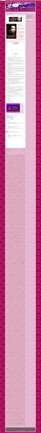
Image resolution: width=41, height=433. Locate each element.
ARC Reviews (9, 175)
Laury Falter (17, 308)
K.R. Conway (7, 286)
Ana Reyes (10, 170)
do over (9, 221)
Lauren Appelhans (13, 306)
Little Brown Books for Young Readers (9, 314)
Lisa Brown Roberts (21, 312)
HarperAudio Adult (12, 252)
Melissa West (17, 332)
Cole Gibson (12, 208)
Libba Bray (10, 311)
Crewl (22, 211)
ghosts (13, 243)
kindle (20, 298)
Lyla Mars (15, 317)
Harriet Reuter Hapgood (22, 252)
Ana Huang (7, 170)
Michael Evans (19, 333)
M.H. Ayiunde (17, 318)
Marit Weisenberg (9, 324)
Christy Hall (8, 205)
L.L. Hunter (22, 302)
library (19, 311)
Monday (11, 338)
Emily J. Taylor (17, 229)
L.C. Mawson (11, 302)
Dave (18, 216)
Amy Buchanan (22, 168)
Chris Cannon (14, 202)
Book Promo (7, 189)
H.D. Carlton (10, 248)
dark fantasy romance (9, 216)
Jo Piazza (16, 278)
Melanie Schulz (11, 330)
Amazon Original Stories (10, 167)
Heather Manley (19, 254)
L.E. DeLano (14, 302)
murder (20, 339)
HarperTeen (19, 252)
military (12, 336)
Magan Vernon (11, 320)
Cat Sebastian (15, 198)
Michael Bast (16, 333)
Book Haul (14, 188)
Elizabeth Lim (13, 226)
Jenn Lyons (21, 271)
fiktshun (18, 237)
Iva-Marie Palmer (9, 263)
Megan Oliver (16, 329)
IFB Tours (17, 260)
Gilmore (20, 243)
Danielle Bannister (16, 214)
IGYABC (19, 260)
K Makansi (20, 284)
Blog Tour (11, 186)
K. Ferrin (24, 284)
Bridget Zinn (11, 192)
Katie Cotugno (10, 292)
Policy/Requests (17, 12)
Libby (12, 311)
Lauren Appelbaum (9, 306)
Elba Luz (14, 224)
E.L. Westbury (22, 223)
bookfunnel (24, 189)
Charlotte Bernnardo (9, 201)
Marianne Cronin (7, 323)
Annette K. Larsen (18, 173)
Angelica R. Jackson (14, 171)
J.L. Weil (14, 265)
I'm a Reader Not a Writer (11, 260)
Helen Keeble (20, 255)
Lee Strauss (15, 309)
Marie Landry (12, 323)
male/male (10, 321)
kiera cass (20, 296)
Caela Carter (12, 195)
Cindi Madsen (23, 205)
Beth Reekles (23, 184)
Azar (13, 180)
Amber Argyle (17, 167)
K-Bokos (22, 284)
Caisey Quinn (15, 195)
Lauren (6, 306)
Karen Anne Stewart (10, 287)
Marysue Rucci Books (8, 326)
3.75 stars (24, 155)
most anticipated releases (10, 339)
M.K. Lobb (20, 318)
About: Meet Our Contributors (11, 12)
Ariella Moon (14, 175)
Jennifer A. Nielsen (8, 272)
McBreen (7, 327)
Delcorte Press (7, 219)
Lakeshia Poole (18, 303)
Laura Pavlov (21, 305)
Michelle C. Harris (7, 335)
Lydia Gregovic (7, 317)
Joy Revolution (16, 281)
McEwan (11, 327)
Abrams (7, 158)
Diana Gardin (11, 220)
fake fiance (24, 235)
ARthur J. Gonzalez (19, 175)
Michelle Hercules (11, 335)
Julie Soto (10, 283)
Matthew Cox (23, 326)
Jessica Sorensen (11, 277)
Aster (12, 177)
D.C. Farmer (14, 213)
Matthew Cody (20, 326)
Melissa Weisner (14, 332)
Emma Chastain (18, 230)
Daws (18, 217)
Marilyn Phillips (22, 323)
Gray (6, 246)
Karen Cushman (16, 287)
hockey (6, 257)
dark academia (21, 215)
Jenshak (22, 275)
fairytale (15, 235)
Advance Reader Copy (8, 159)
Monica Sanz (17, 338)
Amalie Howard (17, 165)
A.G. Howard (17, 156)
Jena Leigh (18, 271)
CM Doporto (9, 208)
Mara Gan (19, 321)
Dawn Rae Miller (15, 217)
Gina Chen (22, 243)
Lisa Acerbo (12, 312)
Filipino (20, 237)
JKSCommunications (13, 278)
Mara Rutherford (22, 321)
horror (24, 258)
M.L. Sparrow (22, 318)
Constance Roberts (18, 209)
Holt (17, 258)
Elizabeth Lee (10, 226)
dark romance (13, 216)
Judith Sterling (22, 281)
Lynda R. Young (20, 317)
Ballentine (20, 181)
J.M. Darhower (22, 265)
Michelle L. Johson (17, 335)
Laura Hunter (9, 305)
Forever (12, 238)
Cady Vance (9, 195)
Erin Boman (16, 233)
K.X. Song (10, 286)
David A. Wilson (20, 216)
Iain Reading (14, 260)
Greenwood (12, 246)
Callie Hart (23, 195)
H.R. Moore (17, 248)
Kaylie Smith (22, 293)
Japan (18, 269)
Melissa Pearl (8, 332)
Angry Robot (23, 171)
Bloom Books (22, 186)
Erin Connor (22, 233)
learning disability (10, 309)
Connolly (9, 209)
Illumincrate (23, 260)
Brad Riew (10, 190)
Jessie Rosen (18, 277)
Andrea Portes (23, 170)
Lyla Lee (12, 317)
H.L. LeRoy (14, 248)
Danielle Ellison (19, 214)
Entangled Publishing (8, 232)
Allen (17, 164)
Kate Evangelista (23, 289)
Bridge (8, 192)
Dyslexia (7, 223)
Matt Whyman (17, 326)
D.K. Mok (19, 213)
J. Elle (18, 263)
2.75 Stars (8, 155)
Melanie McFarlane (7, 330)
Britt (8, 131)
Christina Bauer (23, 202)
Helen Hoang (17, 255)
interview (21, 262)
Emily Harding (11, 229)
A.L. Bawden (22, 156)
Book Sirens (16, 189)
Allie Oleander (22, 164)
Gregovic (20, 246)
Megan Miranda (9, 329)
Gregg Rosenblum (17, 246)
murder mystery (23, 339)
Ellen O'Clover (12, 227)
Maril (20, 323)
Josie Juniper (10, 281)
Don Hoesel (15, 221)
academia (11, 158)
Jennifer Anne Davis (16, 272)
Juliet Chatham (13, 283)
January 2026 (9, 269)
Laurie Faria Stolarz (10, 308)
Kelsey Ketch (23, 294)
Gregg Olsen (14, 246)
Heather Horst (10, 254)
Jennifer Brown (20, 272)
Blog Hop (7, 186)
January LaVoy (12, 269)
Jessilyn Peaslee (23, 277)
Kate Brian (14, 289)
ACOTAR (15, 158)
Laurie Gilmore (14, 308)
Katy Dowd (9, 293)
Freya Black (8, 240)
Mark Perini (16, 324)
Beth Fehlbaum (15, 184)
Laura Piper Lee (23, 305)
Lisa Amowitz (17, 312)
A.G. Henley (15, 156)
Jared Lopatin (21, 269)
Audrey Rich (10, 178)
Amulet (8, 168)
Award (9, 180)
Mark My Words (12, 324)
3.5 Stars (21, 155)
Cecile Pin (14, 199)
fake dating (21, 235)
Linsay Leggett (7, 312)
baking (8, 181)
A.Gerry (20, 156)
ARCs (11, 175)
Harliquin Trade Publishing (8, 251)
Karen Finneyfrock (20, 287)
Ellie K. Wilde (18, 227)
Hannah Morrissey (20, 249)
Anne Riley (15, 173)
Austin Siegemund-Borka (21, 178)
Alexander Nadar (15, 161)
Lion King (10, 312)
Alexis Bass (13, 162)
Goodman (15, 245)
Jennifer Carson (23, 272)
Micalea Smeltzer (13, 333)
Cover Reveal (10, 211)
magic (20, 320)
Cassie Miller (10, 198)
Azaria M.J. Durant (16, 180)
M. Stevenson (11, 318)
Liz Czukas (17, 314)
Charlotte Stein (16, 201)
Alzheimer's (8, 165)
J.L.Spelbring (19, 265)
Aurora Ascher (17, 178)
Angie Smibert (20, 171)
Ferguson (8, 237)
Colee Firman (15, 208)
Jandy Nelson (11, 268)
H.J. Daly (12, 248)
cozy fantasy (20, 211)
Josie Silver (13, 281)
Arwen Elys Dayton (22, 175)
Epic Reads (23, 232)
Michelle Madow (21, 335)
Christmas (15, 204)
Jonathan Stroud (14, 280)
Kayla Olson (19, 293)
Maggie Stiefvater (17, 320)
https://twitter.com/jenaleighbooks (9, 117)
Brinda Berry (20, 192)
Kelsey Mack (7, 295)
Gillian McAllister (17, 243)
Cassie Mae (7, 198)
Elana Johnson (11, 224)
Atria (16, 177)
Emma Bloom (12, 230)
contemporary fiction (22, 209)
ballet (22, 181)
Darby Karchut (12, 215)
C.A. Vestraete (23, 193)
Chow (11, 202)
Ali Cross (23, 162)
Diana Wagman (16, 220)
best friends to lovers (8, 184)
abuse (8, 158)
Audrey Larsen (7, 178)
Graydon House (9, 246)
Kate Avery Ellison (11, 289)
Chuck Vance (20, 205)
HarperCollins (15, 252)
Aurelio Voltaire (13, 178)
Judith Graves (19, 281)
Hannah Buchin (7, 249)
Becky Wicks (18, 183)
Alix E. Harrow (15, 164)
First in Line (24, 237)
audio (22, 177)
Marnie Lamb (23, 324)
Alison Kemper (9, 164)
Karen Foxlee (23, 287)
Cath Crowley (18, 198)
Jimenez (8, 278)
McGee (15, 327)
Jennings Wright (8, 275)
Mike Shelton (8, 336)
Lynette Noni (23, 317)
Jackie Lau (7, 266)
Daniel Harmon (12, 214)
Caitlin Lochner (18, 195)
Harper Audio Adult (22, 251)
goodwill (17, 245)
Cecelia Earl (9, 199)
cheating (18, 201)
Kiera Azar (18, 296)
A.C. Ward (12, 156)
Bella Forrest (21, 183)
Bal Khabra (11, 181)
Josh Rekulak (7, 281)
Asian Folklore (7, 177)
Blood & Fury (19, 186)
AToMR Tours (14, 177)
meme (22, 332)
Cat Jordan (12, 198)
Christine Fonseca (10, 203)
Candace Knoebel (22, 196)
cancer (20, 196)
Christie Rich (20, 202)
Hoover (20, 258)
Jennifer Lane (14, 274)
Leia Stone (17, 309)
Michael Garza (22, 333)
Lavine (24, 308)
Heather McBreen (22, 254)
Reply (8, 124)
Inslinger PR (10, 262)
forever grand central (16, 238)
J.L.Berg (16, 265)
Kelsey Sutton (13, 295)
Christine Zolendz (11, 204)
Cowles (16, 211)
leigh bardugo (20, 309)
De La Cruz (23, 217)
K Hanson (17, 284)
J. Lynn (22, 263)
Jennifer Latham (17, 274)
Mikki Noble (10, 336)
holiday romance (23, 257)
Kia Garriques (12, 296)
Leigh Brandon (23, 309)
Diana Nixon (13, 220)
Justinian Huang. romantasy (12, 284)
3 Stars (18, 155)
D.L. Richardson (22, 213)
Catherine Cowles (21, 198)
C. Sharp (18, 193)
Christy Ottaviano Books (11, 205)
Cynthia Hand (10, 213)
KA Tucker (13, 286)
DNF (6, 221)
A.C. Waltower (9, 156)
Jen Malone (12, 271)
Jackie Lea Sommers (10, 266)
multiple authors (18, 339)
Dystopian (9, 223)
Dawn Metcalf (9, 217)
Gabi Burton (9, 241)
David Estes (23, 216)
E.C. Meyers (17, 223)
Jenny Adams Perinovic (12, 275)
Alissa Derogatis (12, 164)
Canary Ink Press (12, 196)
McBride (9, 327)
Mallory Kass (13, 321)
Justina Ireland (7, 284)
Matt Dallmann (12, 326)
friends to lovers (16, 240)
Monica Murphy (14, 338)
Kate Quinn (12, 290)
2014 (11, 155)
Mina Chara (16, 336)
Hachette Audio (21, 248)
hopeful (22, 258)
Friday (9, 240)
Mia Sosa (7, 333)
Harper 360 (16, 251)
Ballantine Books (15, 181)
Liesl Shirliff (23, 311)
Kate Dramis (20, 289)
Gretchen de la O (23, 246)
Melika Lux (22, 330)
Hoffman (12, 257)
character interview (21, 200)
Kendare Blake (16, 295)
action (16, 158)
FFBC (9, 237)
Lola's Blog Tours (17, 315)
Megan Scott (19, 329)
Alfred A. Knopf (19, 162)
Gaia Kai (16, 241)
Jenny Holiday (20, 275)
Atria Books (19, 177)
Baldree (13, 181)
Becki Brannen (15, 183)
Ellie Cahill (15, 227)
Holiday (14, 257)
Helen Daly (15, 255)
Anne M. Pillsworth (11, 173)
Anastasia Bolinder (12, 170)
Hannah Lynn (17, 249)
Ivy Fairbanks (12, 263)
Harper (13, 251)
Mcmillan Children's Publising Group (21, 327)
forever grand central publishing (21, 238)
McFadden (13, 327)
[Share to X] (11, 119)
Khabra (9, 296)
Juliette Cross (19, 283)
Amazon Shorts (14, 167)
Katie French (13, 292)
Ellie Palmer (21, 227)
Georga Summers (7, 243)
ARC (18, 174)
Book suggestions (18, 189)
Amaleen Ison (14, 165)
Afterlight (18, 159)
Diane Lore (19, 220)
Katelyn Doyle (18, 290)
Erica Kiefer (8, 233)
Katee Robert (15, 290)
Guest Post (8, 247)
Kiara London (15, 296)
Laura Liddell (15, 305)
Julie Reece (8, 283)
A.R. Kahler (18, 157)
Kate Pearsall (9, 290)
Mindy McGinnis (22, 336)
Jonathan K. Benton (7, 280)
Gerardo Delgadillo (11, 243)
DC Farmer (20, 217)
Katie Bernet (7, 292)
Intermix (12, 262)
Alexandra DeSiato (22, 161)
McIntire (17, 327)
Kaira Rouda (23, 286)
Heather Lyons (16, 254)
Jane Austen (14, 268)
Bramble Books (18, 190)
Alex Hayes (9, 161)
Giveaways (8, 244)
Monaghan (9, 338)
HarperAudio (9, 252)
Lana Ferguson (21, 303)
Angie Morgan (17, 171)
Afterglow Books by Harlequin (15, 159)
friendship (19, 240)
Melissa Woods (20, 332)
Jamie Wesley (8, 268)
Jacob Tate (23, 266)
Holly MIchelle (10, 258)
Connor (11, 209)
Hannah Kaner (14, 249)
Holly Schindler (13, 258)
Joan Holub (24, 278)
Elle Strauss (9, 227)
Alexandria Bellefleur (10, 162)
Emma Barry (10, 230)
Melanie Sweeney (14, 330)
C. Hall (16, 193)
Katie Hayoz (16, 292)
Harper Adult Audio (18, 251)
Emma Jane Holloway (22, 230)
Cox (18, 211)
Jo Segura (21, 278)
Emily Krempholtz (20, 229)
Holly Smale (15, 258)
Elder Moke (17, 224)
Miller (14, 336)
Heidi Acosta (9, 255)
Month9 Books (24, 338)
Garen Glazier (22, 241)
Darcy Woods (18, 215)
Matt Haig (14, 326)
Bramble (15, 190)
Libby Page (17, 311)
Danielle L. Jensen (23, 214)
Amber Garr (23, 167)
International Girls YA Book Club (17, 262)
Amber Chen (20, 167)
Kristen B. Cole (19, 299)
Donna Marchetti (21, 221)
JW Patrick (15, 284)
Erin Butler (20, 233)
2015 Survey (14, 155)
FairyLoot (13, 235)
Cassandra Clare (22, 197)
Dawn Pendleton (12, 217)
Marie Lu (15, 323)
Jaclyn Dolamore (16, 266)
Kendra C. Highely (19, 295)
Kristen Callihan (22, 299)
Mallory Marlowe (16, 321)
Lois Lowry (12, 315)
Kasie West (16, 288)
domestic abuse (12, 221)
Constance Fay (14, 209)
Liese (21, 311)
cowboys (14, 211)
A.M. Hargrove (13, 157)
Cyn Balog (7, 213)
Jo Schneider (19, 278)
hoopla (19, 258)
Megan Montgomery (12, 329)
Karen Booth (14, 287)
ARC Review (23, 174)
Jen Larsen (9, 271)
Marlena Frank (18, 324)
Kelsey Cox (20, 294)
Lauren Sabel (7, 308)
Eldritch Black (19, 224)
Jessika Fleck (20, 277)
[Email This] (10, 119)
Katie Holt (18, 292)
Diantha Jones (22, 220)
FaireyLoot (11, 235)
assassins (10, 177)
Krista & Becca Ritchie (16, 299)
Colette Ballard (18, 208)
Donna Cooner (18, 221)
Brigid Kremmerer (17, 192)
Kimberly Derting (9, 297)
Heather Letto (13, 254)
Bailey (6, 181)
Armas (16, 175)
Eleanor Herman (22, 224)
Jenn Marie (23, 271)
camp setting (10, 196)
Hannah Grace (10, 249)
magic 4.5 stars (23, 320)
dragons (20, 222)
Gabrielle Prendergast (12, 241)
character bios (17, 200)
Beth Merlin (18, 184)
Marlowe (21, 324)
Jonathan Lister (11, 280)
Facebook (7, 235)
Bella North (23, 183)
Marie (10, 323)
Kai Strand (15, 286)
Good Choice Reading (11, 245)
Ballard (18, 181)
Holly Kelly (7, 258)
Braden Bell (12, 190)
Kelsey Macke (10, 295)
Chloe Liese (8, 202)
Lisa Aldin (15, 312)
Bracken (7, 190)
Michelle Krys (14, 335)
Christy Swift (17, 205)
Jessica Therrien (14, 277)
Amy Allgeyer (11, 168)
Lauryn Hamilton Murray (21, 308)
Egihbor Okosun (8, 224)
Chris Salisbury (17, 202)
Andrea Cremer (19, 170)
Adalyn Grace (19, 158)
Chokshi (10, 202)
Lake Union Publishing (14, 303)
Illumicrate (21, 260)
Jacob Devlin (20, 266)
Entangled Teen (13, 232)
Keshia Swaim (7, 296)
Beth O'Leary (21, 184)
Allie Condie (20, 164)
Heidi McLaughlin (12, 255)
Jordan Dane (19, 280)
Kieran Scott (23, 296)
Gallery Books (18, 241)
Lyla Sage (17, 317)
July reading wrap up (22, 283)
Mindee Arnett (19, 336)
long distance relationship (22, 315)
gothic (20, 245)
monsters (19, 338)
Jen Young (16, 271)
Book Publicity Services (12, 189)
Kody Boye (12, 299)
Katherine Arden (21, 290)
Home (6, 12)
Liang (8, 311)
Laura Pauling (18, 305)
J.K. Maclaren (7, 265)
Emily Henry (14, 229)
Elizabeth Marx (16, 226)
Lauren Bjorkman (19, 306)
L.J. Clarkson (20, 302)
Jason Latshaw (23, 269)
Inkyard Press (7, 262)
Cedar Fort (20, 199)
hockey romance (9, 257)
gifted (15, 243)
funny (20, 240)
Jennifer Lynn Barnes (20, 274)
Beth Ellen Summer (12, 184)
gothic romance (23, 245)
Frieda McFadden (12, 240)
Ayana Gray (11, 180)
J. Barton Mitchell (15, 263)
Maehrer (7, 320)
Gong (8, 245)
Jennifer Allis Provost (12, 272)
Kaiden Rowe (18, 286)
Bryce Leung (10, 193)
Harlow (11, 251)
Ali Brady (21, 162)
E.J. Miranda (19, 223)
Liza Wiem (22, 314)
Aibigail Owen (22, 159)
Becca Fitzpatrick (9, 183)
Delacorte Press (22, 218)
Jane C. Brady (16, 268)
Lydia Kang (10, 317)
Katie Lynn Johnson (21, 292)
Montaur (21, 338)
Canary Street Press (17, 196)
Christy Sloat (15, 205)
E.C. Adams (14, 223)
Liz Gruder (20, 314)
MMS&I (9, 337)
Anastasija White (16, 170)
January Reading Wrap (15, 269)
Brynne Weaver (12, 193)
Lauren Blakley (23, 306)
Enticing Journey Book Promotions (18, 232)
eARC (24, 223)
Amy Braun (19, 168)
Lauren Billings (16, 306)
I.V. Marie (7, 260)
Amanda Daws (21, 165)
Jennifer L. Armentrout (8, 274)
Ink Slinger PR (21, 261)
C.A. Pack (20, 193)
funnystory (22, 240)
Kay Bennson (14, 293)
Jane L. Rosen (22, 268)
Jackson (14, 266)
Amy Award (14, 168)
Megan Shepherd (21, 329)
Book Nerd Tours (22, 188)
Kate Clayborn (17, 289)
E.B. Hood (11, 223)
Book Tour (21, 189)
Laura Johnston (12, 305)
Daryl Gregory (16, 216)
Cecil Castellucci (12, 199)
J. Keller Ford (20, 263)
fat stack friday (9, 236)
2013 (10, 155)
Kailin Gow (20, 286)
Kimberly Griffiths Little (14, 297)
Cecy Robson (17, 199)
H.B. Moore (7, 248)
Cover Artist (8, 211)
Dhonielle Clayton (7, 220)
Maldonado (8, 321)
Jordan (17, 280)
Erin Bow (18, 233)
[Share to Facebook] (12, 119)
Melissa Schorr (11, 332)
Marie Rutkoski (18, 323)
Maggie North (14, 320)
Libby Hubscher (15, 311)
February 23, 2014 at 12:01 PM (18, 135)
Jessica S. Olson (7, 277)
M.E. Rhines (14, 318)
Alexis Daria (16, 162)
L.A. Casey (9, 302)
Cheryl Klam (24, 201)
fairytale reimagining (18, 235)
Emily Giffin (9, 229)
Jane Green (19, 268)
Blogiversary (16, 186)
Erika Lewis (13, 233)
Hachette (19, 248)
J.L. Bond (12, 265)
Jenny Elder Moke (16, 275)
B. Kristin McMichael (20, 180)
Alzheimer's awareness (11, 165)
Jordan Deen (22, 280)
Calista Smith (21, 195)
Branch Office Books (21, 190)
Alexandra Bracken (19, 161)
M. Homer (9, 318)
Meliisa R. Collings (18, 330)
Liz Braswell (15, 314)
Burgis (15, 193)
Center (22, 199)
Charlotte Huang (13, 201)
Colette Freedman (21, 208)
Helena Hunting (23, 255)
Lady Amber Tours (10, 303)
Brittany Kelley (23, 192)
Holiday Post (20, 257)
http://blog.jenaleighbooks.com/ (9, 116)
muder (14, 339)
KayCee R (16, 293)
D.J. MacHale (16, 213)
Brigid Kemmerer (13, 192)
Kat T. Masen (8, 289)
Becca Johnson (12, 183)
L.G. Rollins (17, 302)
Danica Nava (10, 214)
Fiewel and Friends (15, 237)
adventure (11, 159)
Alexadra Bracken (11, 161)
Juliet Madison (16, 283)
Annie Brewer (22, 173)
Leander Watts (7, 309)
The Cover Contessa (11, 135)
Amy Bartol (17, 168)
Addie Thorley (22, 158)
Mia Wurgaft (10, 333)
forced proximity (9, 238)
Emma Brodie (15, 230)
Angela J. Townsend (10, 171)
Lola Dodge (15, 315)
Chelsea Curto (21, 201)
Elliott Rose (23, 227)
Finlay (21, 237)
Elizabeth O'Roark (19, 226)
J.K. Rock (10, 265)
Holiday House (17, 257)
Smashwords (15, 54)
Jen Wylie (14, 271)
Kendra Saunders (23, 295)
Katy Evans (11, 293)
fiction (12, 237)
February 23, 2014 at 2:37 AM (12, 131)
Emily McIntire (23, 229)
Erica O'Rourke (10, 233)
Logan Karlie (9, 315)
